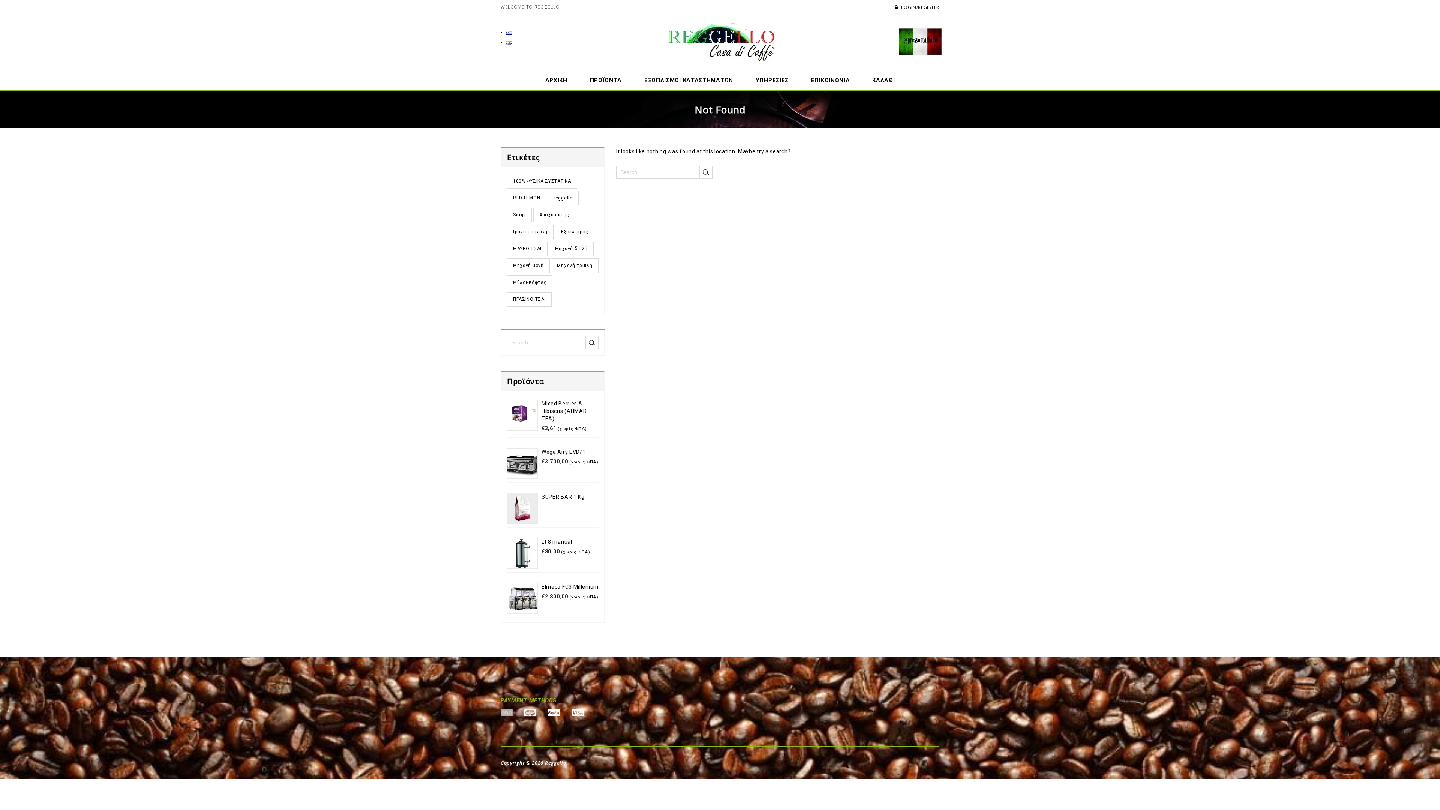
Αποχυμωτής (554, 215)
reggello (563, 198)
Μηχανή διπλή (571, 248)
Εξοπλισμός (574, 231)
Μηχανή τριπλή (574, 265)
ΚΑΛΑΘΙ (883, 80)
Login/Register (919, 7)
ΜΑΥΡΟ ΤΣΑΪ (527, 248)
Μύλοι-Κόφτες (529, 282)
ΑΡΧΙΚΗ (556, 80)
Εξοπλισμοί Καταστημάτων (688, 80)
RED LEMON (526, 198)
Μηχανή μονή (528, 265)
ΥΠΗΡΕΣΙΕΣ (772, 80)
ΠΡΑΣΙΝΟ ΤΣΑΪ (529, 299)
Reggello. (556, 762)
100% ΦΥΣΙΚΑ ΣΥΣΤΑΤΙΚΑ (542, 181)
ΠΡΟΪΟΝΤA (606, 80)
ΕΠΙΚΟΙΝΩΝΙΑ (830, 80)
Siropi (519, 215)
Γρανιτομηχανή (530, 231)
